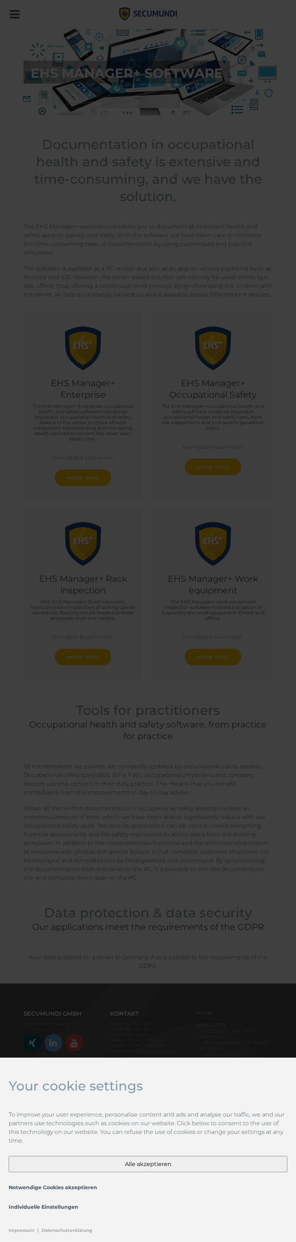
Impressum (21, 1230)
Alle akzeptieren (148, 1164)
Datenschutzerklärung (67, 1230)
